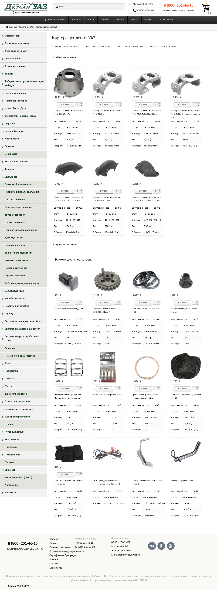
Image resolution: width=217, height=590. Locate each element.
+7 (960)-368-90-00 (85, 547)
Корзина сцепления (16, 268)
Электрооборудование (17, 417)
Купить (65, 104)
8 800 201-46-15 (84, 543)
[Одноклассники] (161, 546)
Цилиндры (11, 154)
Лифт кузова (12, 139)
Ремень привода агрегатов (20, 356)
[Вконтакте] (152, 546)
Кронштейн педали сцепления (22, 192)
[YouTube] (171, 546)
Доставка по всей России (27, 13)
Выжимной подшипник (18, 184)
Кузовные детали (14, 432)
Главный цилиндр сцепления (21, 230)
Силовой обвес (13, 59)
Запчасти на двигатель (17, 401)
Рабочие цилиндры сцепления (22, 283)
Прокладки (11, 447)
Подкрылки (11, 371)
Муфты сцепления (15, 276)
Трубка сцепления (15, 215)
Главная (13, 27)
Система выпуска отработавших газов (23, 338)
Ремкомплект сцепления (19, 207)
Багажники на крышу (17, 43)
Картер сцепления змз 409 (99, 46)
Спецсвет (10, 470)
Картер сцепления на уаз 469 (164, 46)
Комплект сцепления (16, 260)
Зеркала (9, 146)
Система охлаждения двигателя (22, 329)
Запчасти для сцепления (18, 253)
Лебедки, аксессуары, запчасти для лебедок (24, 83)
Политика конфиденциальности (66, 551)
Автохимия (11, 493)
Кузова (9, 424)
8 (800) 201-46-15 (178, 5)
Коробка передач (15, 298)
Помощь (53, 559)
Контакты (54, 564)
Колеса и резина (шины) (18, 477)
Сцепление (11, 177)
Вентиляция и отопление (19, 409)
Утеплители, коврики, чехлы (20, 116)
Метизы (9, 462)
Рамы (8, 363)
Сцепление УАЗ (26, 27)
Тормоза (9, 169)
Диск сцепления (14, 238)
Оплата (53, 543)
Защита (9, 74)
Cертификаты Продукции (63, 555)
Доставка (54, 539)
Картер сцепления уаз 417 (130, 46)
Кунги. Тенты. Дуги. (16, 108)
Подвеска (10, 378)
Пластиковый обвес (16, 101)
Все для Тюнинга (14, 131)
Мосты (8, 386)
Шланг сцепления (15, 222)
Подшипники (12, 455)
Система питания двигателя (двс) (23, 321)
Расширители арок (15, 93)
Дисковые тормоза (15, 66)
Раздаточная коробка (17, 306)
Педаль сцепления (15, 199)
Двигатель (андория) (16, 394)
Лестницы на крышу (16, 51)
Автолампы (11, 485)
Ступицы (9, 313)
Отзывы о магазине (60, 547)
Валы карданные (14, 291)
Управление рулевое (16, 161)
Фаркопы (10, 123)
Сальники (10, 348)
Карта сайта (55, 568)
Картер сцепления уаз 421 (67, 46)
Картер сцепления (15, 245)
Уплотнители (12, 439)
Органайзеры (12, 36)
